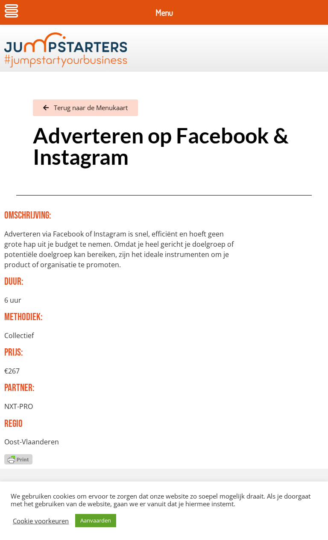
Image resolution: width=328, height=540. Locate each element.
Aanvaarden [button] (95, 520)
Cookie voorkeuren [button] (41, 521)
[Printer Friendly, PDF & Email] (18, 459)
